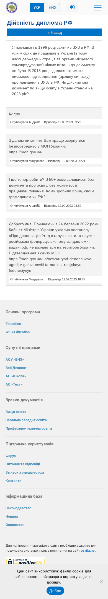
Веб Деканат (16, 368)
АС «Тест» (14, 384)
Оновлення (15, 525)
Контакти (13, 481)
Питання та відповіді (23, 464)
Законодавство (18, 508)
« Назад (54, 32)
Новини (12, 516)
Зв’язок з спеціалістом (25, 472)
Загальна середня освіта (26, 420)
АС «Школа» (16, 376)
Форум (11, 456)
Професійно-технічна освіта (29, 428)
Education (13, 324)
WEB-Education (18, 332)
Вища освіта (16, 412)
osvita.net (88, 550)
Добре (55, 590)
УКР (37, 8)
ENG (52, 8)
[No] (101, 581)
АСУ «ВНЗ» (15, 359)
